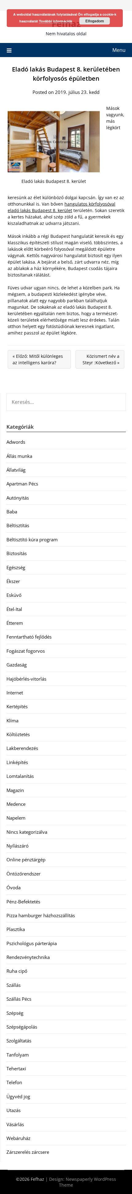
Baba (11, 511)
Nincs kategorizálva (26, 832)
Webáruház (18, 1138)
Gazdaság (16, 665)
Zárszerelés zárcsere (27, 1152)
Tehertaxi (16, 1068)
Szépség (14, 1013)
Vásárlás (15, 1124)
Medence (15, 804)
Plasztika (15, 929)
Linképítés (17, 762)
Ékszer (13, 581)
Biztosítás (16, 553)
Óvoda (13, 887)
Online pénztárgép (25, 859)
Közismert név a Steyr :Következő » (101, 359)
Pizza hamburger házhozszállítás (40, 915)
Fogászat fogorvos (25, 651)
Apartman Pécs (22, 484)
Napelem (15, 818)
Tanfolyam (17, 1055)
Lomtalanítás (20, 776)
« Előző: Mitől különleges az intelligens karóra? (38, 359)
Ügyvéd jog (18, 1096)
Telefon (14, 1082)
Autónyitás (17, 498)
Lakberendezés (22, 748)
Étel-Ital (14, 609)
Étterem (14, 623)
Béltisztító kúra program (32, 539)
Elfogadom (94, 21)
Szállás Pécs (18, 999)
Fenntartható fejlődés (29, 637)
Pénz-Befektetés (23, 901)
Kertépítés (17, 706)
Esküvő (13, 595)
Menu (119, 50)
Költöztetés (18, 734)
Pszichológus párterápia (31, 943)
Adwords (15, 442)
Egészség (15, 567)
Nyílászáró (17, 846)
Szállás (13, 985)
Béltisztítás (17, 525)
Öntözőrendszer (23, 874)
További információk (55, 21)
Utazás (13, 1110)
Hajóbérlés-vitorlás (26, 679)
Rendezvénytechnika (28, 957)
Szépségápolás (21, 1027)
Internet (14, 693)
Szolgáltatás (18, 1041)
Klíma (12, 720)
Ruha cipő (16, 971)
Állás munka (19, 456)
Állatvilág (15, 470)
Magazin (15, 790)
